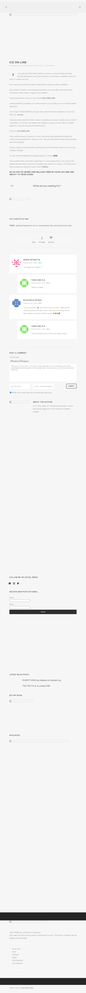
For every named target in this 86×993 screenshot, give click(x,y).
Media (14, 957)
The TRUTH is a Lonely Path (36, 686)
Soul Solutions (24, 65)
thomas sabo (66, 225)
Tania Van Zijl (37, 65)
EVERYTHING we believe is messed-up (41, 680)
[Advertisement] (43, 644)
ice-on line (36, 225)
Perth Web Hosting (27, 988)
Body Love (16, 949)
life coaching (55, 225)
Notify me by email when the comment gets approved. (32, 393)
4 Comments (49, 65)
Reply (40, 262)
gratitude (19, 225)
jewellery (45, 225)
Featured (14, 65)
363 (51, 242)
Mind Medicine (17, 960)
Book (14, 952)
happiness (28, 225)
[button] (15, 361)
